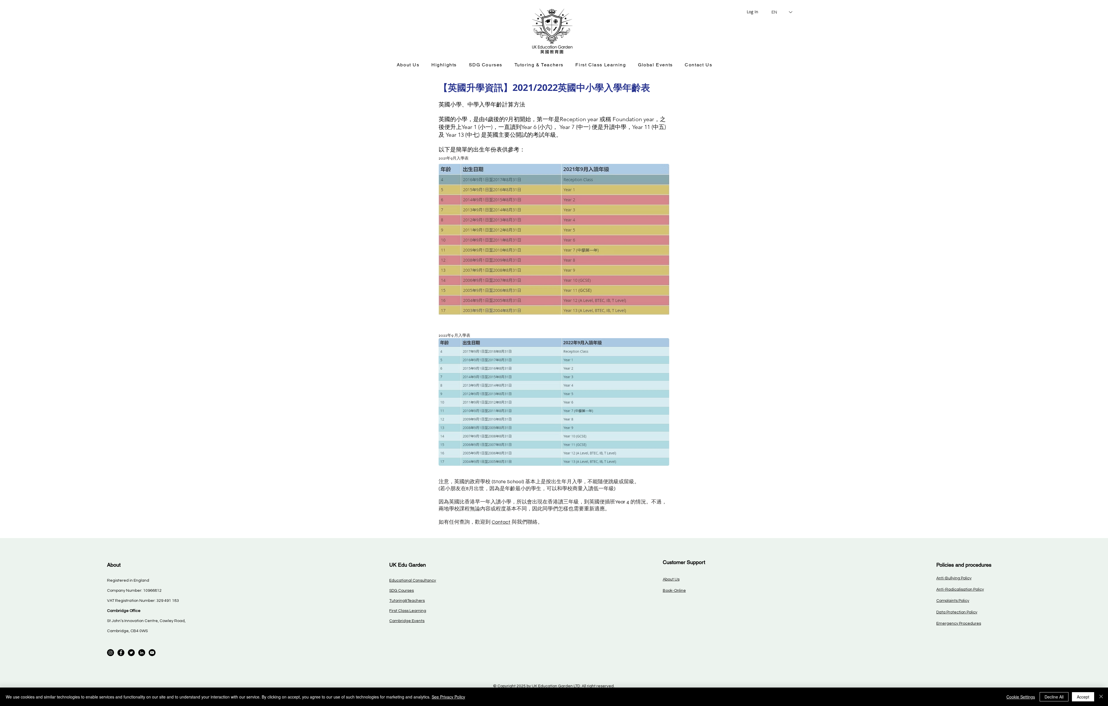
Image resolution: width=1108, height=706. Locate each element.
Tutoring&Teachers (407, 601)
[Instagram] (110, 652)
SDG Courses (401, 591)
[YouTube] (152, 652)
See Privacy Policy (448, 697)
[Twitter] (131, 652)
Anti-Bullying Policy (954, 578)
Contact (501, 522)
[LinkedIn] (141, 652)
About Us (671, 579)
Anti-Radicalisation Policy (960, 589)
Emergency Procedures (958, 623)
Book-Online (674, 591)
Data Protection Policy (956, 612)
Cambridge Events (406, 621)
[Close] (1101, 696)
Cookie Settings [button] (1020, 697)
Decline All (1054, 697)
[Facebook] (120, 652)
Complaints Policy (952, 601)
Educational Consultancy (412, 580)
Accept (1083, 697)
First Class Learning (407, 611)
